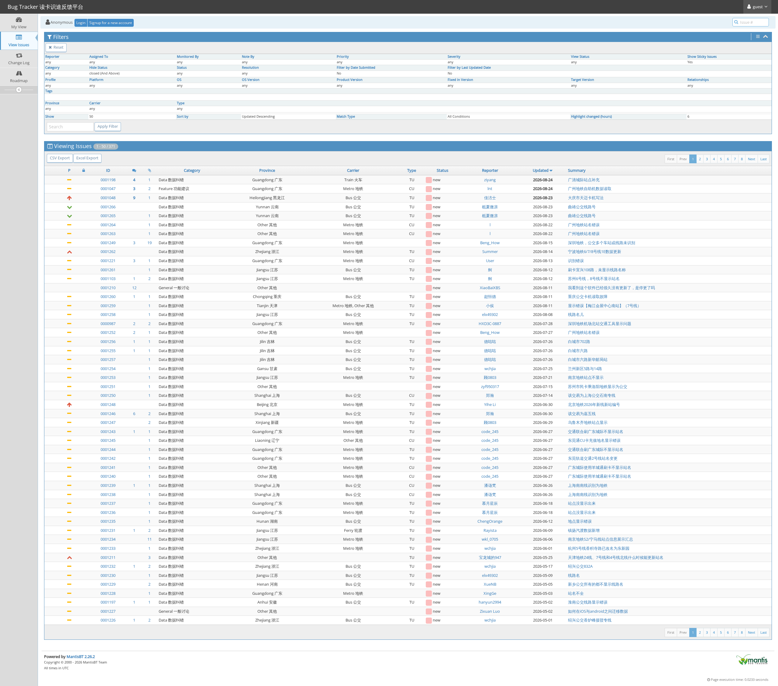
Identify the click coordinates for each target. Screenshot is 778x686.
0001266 (108, 207)
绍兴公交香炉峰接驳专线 (589, 620)
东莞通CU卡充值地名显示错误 (594, 440)
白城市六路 (578, 350)
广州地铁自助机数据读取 (589, 188)
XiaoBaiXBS (490, 287)
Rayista (490, 530)
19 (149, 242)
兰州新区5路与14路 (585, 368)
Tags (48, 91)
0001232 (108, 566)
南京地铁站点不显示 (586, 377)
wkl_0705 (490, 539)
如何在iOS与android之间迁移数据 (598, 611)
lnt (489, 188)
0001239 (108, 485)
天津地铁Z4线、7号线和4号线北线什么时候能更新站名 (615, 557)
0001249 (108, 242)
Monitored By (188, 56)
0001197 (108, 602)
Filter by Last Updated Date (469, 67)
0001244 (108, 449)
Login (80, 22)
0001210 (108, 287)
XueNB (490, 584)
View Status (580, 56)
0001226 (108, 620)
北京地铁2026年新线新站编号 (594, 404)
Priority (343, 56)
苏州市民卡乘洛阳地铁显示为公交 (597, 386)
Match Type (346, 116)
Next (751, 159)
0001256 (108, 341)
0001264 (108, 224)
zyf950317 (490, 386)
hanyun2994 (490, 602)
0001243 (108, 431)
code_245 (489, 431)
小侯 (490, 305)
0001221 (108, 260)
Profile (50, 80)
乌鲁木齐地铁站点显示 (588, 422)
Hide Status (98, 67)
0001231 (108, 530)
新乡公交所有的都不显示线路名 (595, 584)
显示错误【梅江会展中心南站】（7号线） (604, 305)
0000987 (108, 323)
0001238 (108, 494)
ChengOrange (489, 521)
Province (52, 103)
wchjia (490, 368)
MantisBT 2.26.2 (81, 656)
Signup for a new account (110, 22)
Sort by (182, 116)
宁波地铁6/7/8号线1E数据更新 (594, 251)
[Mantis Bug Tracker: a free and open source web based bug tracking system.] (751, 659)
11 (149, 539)
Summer (490, 251)
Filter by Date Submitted (356, 67)
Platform (96, 80)
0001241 (108, 467)
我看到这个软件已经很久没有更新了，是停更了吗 (611, 287)
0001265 (108, 215)
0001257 (108, 359)
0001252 (108, 332)
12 (134, 287)
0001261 (108, 269)
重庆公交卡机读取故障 (588, 296)
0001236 (108, 512)
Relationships (698, 80)
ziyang (490, 179)
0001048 (108, 197)
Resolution (250, 67)
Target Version (582, 80)
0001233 (108, 548)
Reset (58, 47)
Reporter (52, 56)
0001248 (108, 404)
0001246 (108, 413)
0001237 (108, 503)
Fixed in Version (460, 80)
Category (52, 67)
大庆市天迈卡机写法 (586, 197)
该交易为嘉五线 (582, 413)
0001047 (108, 188)
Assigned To (98, 56)
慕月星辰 (490, 503)
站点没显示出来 (582, 503)
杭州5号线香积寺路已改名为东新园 (598, 548)
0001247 (108, 422)
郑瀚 (490, 395)
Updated (541, 170)
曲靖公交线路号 (582, 207)
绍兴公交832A (580, 566)
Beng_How (490, 242)
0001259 (108, 305)
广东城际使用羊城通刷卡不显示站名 (599, 467)
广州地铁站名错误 (584, 224)
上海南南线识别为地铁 (588, 485)
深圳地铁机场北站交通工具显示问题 (599, 323)
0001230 (108, 575)
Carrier (95, 103)
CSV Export (60, 158)
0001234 (108, 539)
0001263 (108, 233)
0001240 (108, 476)
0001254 (108, 368)
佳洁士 (490, 197)
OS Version (251, 80)
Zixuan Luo (490, 611)
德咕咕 (490, 341)
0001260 (108, 296)
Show (49, 116)
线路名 (574, 575)
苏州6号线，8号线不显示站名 (594, 278)
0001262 (108, 251)
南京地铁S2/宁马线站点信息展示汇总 (600, 539)
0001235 (108, 521)
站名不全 (576, 593)
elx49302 (490, 314)
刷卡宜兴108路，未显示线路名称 (597, 269)
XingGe (490, 593)
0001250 (108, 395)
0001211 (108, 557)
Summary (577, 170)
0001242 (108, 458)
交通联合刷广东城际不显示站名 (595, 431)
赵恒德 (490, 296)
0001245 (108, 440)
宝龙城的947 (490, 557)
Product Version (350, 80)
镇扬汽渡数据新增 (584, 530)
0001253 (108, 377)
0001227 (108, 611)
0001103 (108, 278)
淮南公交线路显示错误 (588, 602)
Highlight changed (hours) (591, 116)
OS (179, 80)
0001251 (108, 386)
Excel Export (87, 158)
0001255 (108, 350)
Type (180, 103)
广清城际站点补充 (584, 179)
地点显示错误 (580, 521)
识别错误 (576, 260)
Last (763, 159)
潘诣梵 (490, 485)
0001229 (108, 584)
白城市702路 (579, 341)
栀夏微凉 (490, 207)
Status (182, 67)
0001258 (108, 314)
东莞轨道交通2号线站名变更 (593, 458)
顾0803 (490, 377)
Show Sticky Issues (702, 56)
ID (108, 170)
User (490, 260)
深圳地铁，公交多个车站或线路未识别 (601, 242)
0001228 (108, 593)
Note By (248, 56)
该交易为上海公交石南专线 (591, 395)
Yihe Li (490, 404)
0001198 (108, 179)
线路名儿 (576, 314)
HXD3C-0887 (490, 323)
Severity (454, 56)
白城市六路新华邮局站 (588, 359)
